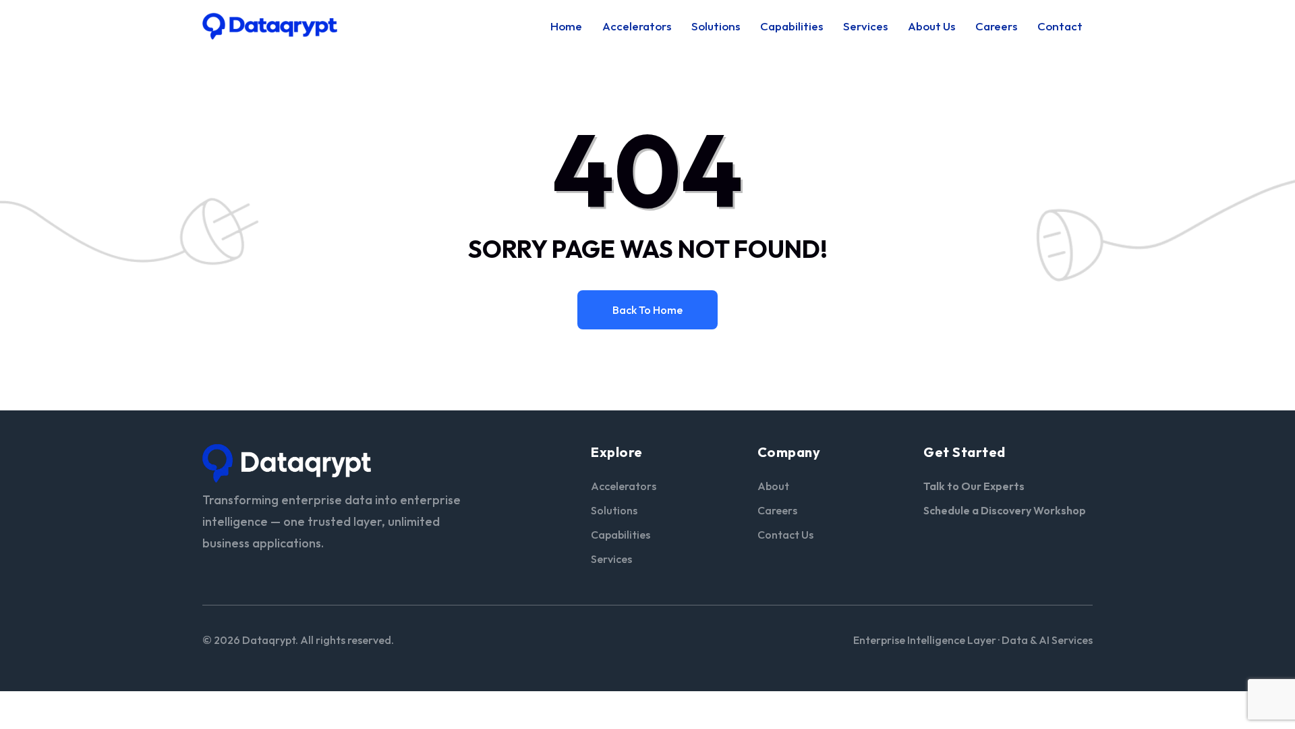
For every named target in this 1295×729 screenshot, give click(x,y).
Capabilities (791, 26)
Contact (1060, 26)
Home (566, 26)
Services (865, 26)
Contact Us (785, 534)
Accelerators (636, 26)
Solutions (715, 26)
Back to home (647, 310)
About (773, 486)
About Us (931, 26)
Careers (996, 26)
